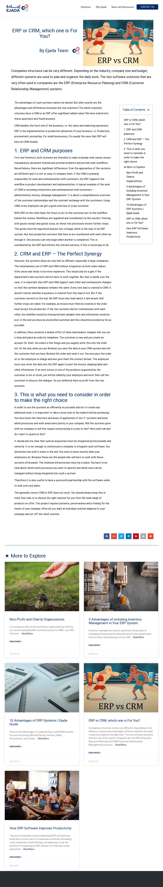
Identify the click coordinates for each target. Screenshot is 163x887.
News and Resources (123, 7)
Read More (27, 633)
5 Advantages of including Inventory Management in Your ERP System (137, 193)
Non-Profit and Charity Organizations (134, 177)
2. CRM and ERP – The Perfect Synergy (136, 141)
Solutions (86, 7)
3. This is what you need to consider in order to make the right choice (134, 155)
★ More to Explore (134, 167)
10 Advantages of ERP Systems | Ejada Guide (136, 209)
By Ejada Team (53, 50)
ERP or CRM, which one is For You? (134, 122)
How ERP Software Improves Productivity (137, 232)
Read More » (16, 641)
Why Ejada (101, 7)
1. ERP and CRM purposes (133, 131)
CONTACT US (147, 7)
